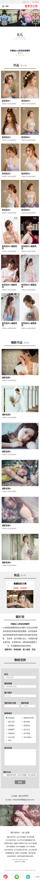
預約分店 (7, 772)
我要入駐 (26, 2)
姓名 (6, 674)
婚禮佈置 (27, 725)
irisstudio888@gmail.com (23, 799)
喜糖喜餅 (11, 733)
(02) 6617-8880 (20, 861)
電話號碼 (8, 683)
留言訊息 (8, 748)
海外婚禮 (11, 737)
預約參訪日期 (10, 703)
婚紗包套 (11, 721)
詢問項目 (8, 713)
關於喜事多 (15, 832)
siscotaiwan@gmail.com (20, 859)
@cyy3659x (23, 795)
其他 (10, 740)
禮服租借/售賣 (29, 718)
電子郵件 (8, 693)
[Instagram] (5, 877)
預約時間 (25, 703)
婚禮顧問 (11, 729)
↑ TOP (37, 877)
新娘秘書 (11, 718)
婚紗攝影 (27, 721)
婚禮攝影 (11, 725)
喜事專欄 (35, 2)
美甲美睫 (27, 733)
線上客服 (25, 832)
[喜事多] (32, 6)
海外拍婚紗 (28, 737)
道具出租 (27, 729)
